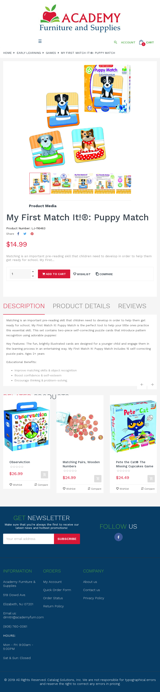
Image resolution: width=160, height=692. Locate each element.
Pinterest (32, 234)
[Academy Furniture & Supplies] (80, 18)
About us (90, 582)
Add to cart (55, 274)
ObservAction (19, 462)
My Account (52, 582)
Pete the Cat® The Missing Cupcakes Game (134, 464)
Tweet (24, 234)
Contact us (91, 590)
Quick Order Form (57, 590)
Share (18, 234)
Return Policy (53, 606)
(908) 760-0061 (15, 626)
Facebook (118, 537)
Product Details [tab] (81, 306)
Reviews (132, 306)
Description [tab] (24, 306)
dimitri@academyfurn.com (23, 617)
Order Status (53, 598)
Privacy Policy (93, 598)
